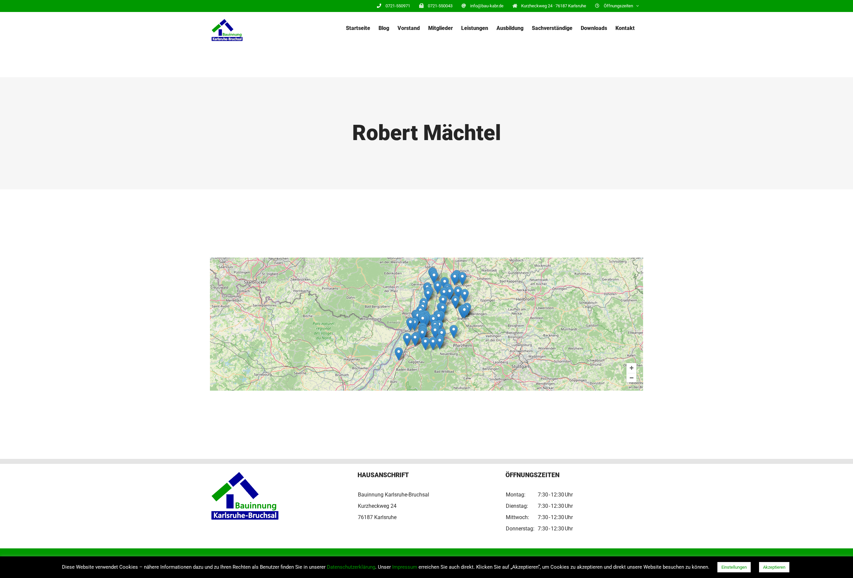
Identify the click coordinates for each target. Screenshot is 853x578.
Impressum (404, 567)
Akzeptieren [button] (774, 567)
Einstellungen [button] (734, 567)
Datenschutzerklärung (351, 567)
